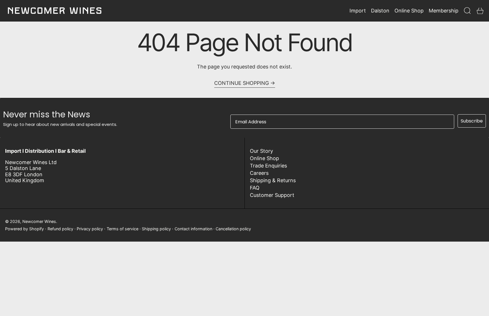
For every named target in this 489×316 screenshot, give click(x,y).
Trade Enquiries (268, 166)
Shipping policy (156, 228)
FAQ (254, 188)
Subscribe (472, 121)
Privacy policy (90, 228)
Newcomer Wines (39, 221)
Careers (259, 173)
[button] (467, 10)
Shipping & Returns (273, 180)
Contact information (193, 228)
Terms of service (122, 228)
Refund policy (60, 228)
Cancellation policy (233, 228)
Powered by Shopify (24, 228)
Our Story (261, 151)
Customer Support (272, 195)
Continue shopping (241, 83)
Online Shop (264, 158)
